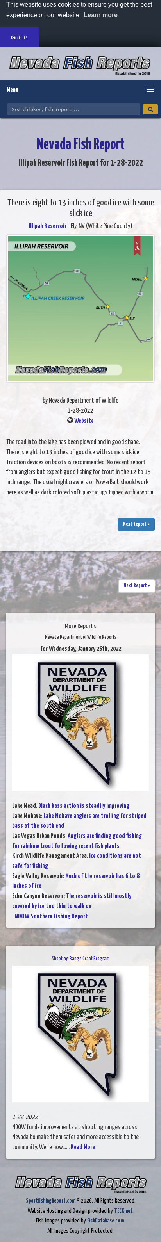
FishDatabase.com (105, 1221)
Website (84, 421)
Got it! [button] (19, 37)
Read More (83, 1147)
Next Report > (136, 524)
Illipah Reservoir (47, 226)
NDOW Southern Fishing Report (51, 916)
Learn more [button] (101, 15)
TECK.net (123, 1211)
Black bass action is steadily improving (83, 806)
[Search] (150, 109)
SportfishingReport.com (50, 1201)
